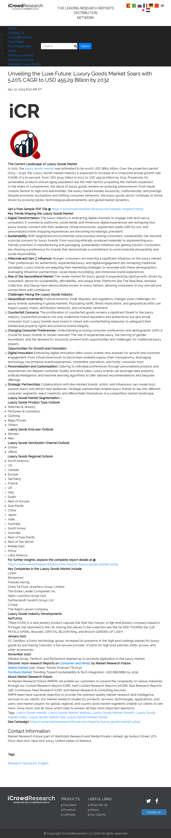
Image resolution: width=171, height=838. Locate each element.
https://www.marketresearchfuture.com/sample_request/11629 (97, 209)
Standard (69, 805)
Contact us (154, 812)
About (12, 28)
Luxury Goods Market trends (87, 717)
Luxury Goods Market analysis (69, 712)
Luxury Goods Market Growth (113, 712)
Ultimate (69, 814)
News (12, 50)
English (43, 763)
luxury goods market (39, 168)
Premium (69, 810)
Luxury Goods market (31, 712)
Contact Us (16, 32)
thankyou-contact (21, 55)
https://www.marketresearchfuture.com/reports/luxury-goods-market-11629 (63, 564)
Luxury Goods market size (46, 717)
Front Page (16, 41)
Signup (85, 46)
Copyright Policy (20, 37)
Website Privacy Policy (24, 64)
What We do (99, 805)
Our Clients (98, 814)
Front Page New (19, 46)
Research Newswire (22, 763)
